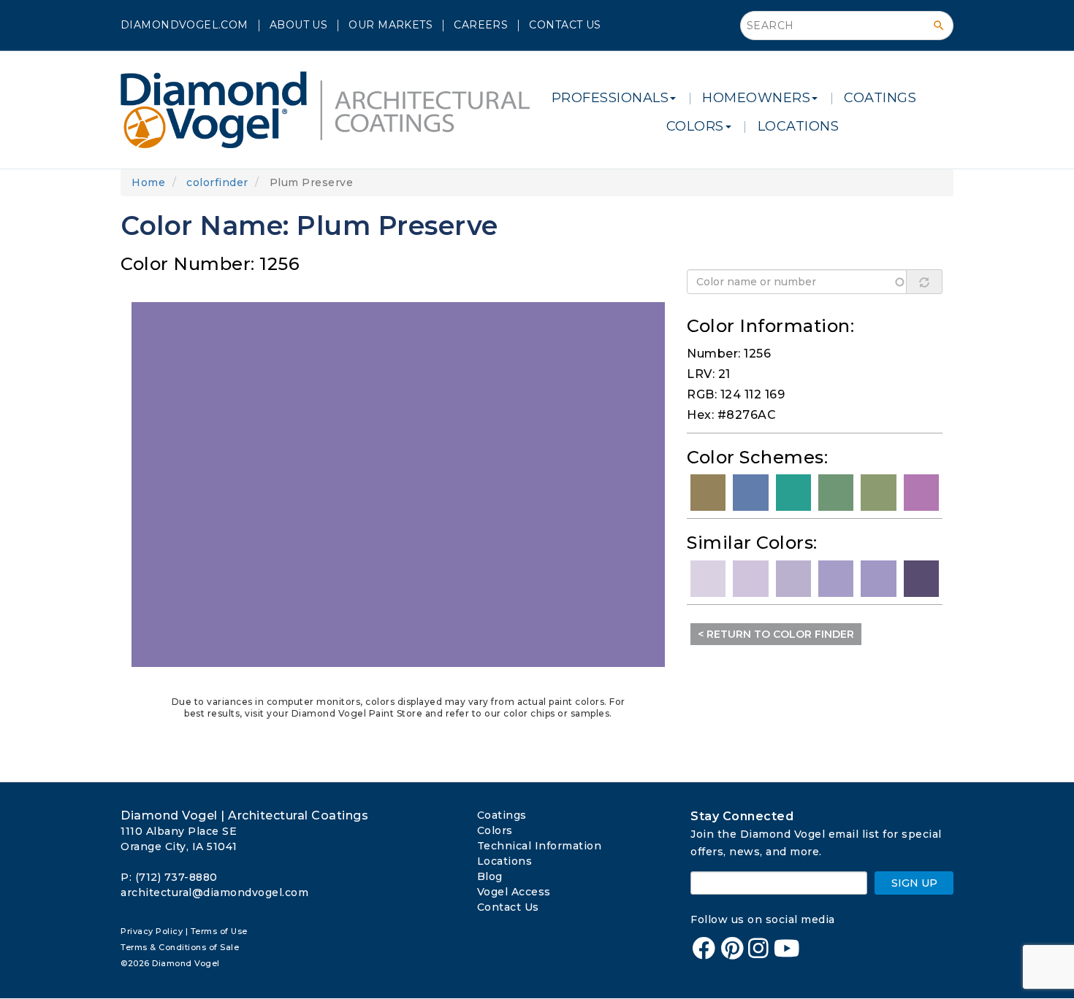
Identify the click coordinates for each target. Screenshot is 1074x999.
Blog (490, 876)
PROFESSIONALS (610, 98)
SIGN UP (914, 883)
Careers (481, 24)
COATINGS (880, 98)
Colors (495, 830)
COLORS (695, 126)
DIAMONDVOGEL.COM (184, 24)
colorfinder (217, 182)
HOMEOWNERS (756, 98)
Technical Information (539, 845)
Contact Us (565, 24)
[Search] (938, 25)
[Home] (331, 110)
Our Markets (391, 24)
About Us (298, 24)
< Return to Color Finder (776, 634)
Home (148, 182)
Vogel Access (514, 891)
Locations (505, 861)
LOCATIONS (798, 126)
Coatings (502, 815)
